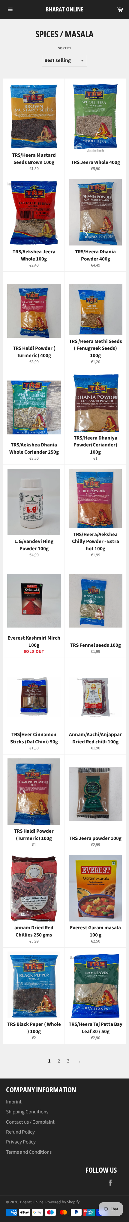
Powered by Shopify (62, 1202)
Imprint (14, 1102)
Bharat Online (64, 9)
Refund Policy (20, 1132)
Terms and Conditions (29, 1152)
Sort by (64, 48)
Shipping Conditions (27, 1112)
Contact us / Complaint (30, 1122)
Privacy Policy (21, 1142)
